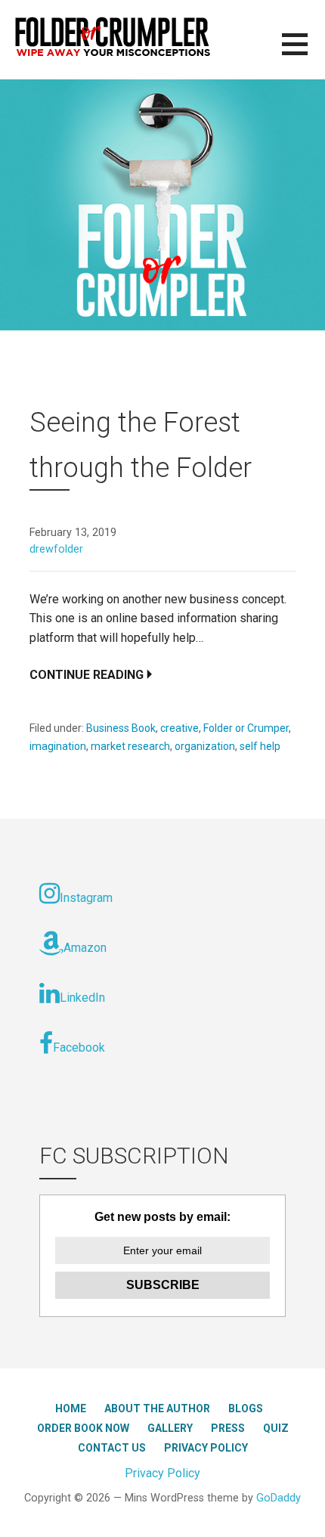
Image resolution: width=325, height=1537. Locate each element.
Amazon (85, 947)
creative (179, 728)
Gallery (170, 1428)
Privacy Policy (206, 1448)
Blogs (245, 1408)
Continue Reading (86, 675)
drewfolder (56, 549)
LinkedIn (82, 997)
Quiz (276, 1428)
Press (228, 1428)
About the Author (157, 1408)
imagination (57, 746)
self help (260, 746)
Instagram (86, 898)
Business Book (121, 728)
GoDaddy (278, 1498)
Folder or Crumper (246, 728)
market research (130, 746)
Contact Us (112, 1448)
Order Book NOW (83, 1428)
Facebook (79, 1047)
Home (70, 1408)
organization (205, 746)
